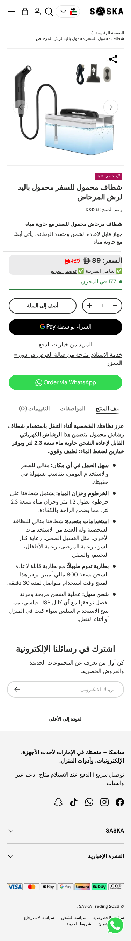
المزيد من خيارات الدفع (65, 344)
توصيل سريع (64, 271)
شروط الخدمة (79, 924)
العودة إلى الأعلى (66, 719)
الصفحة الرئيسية (109, 33)
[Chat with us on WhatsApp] (115, 925)
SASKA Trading (93, 906)
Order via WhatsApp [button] (69, 382)
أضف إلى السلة (42, 305)
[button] (25, 11)
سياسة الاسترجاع (39, 917)
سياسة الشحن (73, 917)
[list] (65, 107)
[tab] (110, 408)
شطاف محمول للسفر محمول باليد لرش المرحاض (80, 38)
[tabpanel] (65, 523)
